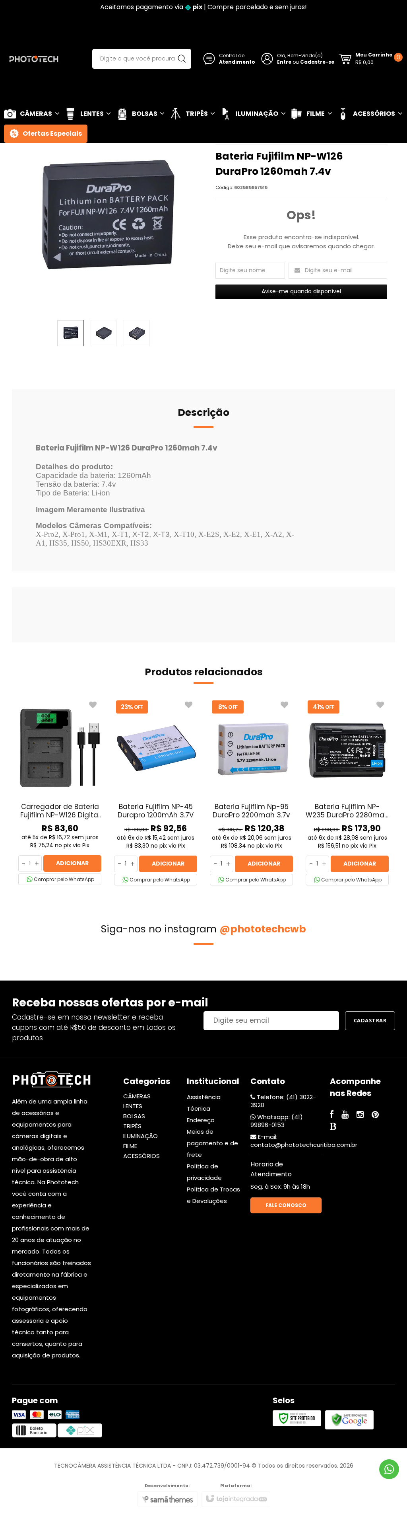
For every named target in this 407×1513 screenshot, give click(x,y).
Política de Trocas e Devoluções (213, 1195)
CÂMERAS (137, 1096)
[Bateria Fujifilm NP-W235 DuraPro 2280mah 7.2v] (347, 791)
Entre (284, 61)
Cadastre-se (317, 61)
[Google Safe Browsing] (349, 1419)
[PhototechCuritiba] (34, 58)
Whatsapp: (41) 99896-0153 (276, 1121)
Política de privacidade (204, 1172)
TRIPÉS (132, 1126)
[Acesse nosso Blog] (333, 1127)
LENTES (132, 1106)
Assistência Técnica (204, 1103)
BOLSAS (134, 1116)
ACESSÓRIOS (141, 1156)
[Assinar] (370, 1020)
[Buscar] (182, 59)
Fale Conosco (286, 1205)
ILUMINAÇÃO (140, 1136)
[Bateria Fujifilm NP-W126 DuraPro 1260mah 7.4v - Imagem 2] (104, 333)
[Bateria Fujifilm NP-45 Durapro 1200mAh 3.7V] (155, 791)
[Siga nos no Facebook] (331, 1115)
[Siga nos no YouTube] (345, 1115)
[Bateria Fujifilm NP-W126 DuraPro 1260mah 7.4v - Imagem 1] (71, 333)
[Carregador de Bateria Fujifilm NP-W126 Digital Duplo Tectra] (59, 791)
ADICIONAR (72, 863)
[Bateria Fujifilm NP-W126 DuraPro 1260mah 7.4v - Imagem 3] (137, 333)
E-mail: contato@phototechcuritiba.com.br (303, 1141)
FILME (130, 1146)
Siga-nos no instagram (203, 929)
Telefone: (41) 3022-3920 (283, 1101)
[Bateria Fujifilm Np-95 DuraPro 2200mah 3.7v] (251, 791)
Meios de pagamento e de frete (212, 1143)
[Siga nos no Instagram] (360, 1115)
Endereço (201, 1120)
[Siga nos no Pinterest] (375, 1115)
